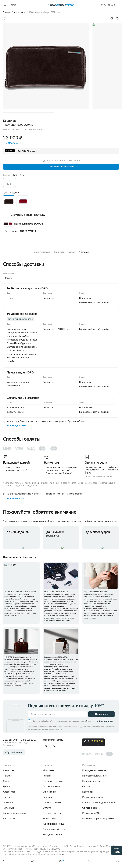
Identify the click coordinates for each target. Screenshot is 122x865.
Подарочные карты (93, 780)
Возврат (71, 251)
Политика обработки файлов (98, 818)
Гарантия (59, 251)
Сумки (6, 780)
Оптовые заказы (91, 807)
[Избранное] (90, 860)
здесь (64, 854)
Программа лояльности (95, 775)
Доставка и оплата (53, 780)
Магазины (48, 770)
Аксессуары (9, 791)
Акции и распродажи (14, 813)
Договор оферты (52, 813)
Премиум (8, 802)
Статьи (86, 786)
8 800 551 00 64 (10, 739)
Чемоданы (9, 770)
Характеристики (42, 251)
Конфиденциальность (94, 770)
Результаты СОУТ (92, 813)
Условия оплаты (16, 498)
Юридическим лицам (54, 823)
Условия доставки (16, 425)
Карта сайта (9, 818)
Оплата (47, 807)
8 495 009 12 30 (28, 739)
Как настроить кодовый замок (98, 802)
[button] (117, 860)
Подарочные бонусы (54, 829)
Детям (6, 786)
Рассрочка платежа (93, 797)
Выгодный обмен (52, 834)
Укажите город (9, 273)
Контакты (87, 791)
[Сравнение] (32, 860)
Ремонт (47, 775)
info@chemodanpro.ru (53, 739)
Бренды (7, 797)
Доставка (84, 251)
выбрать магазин (16, 411)
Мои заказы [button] (49, 818)
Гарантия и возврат (53, 786)
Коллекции (9, 807)
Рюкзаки (7, 775)
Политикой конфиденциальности (100, 721)
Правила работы (52, 802)
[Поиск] (4, 860)
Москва (12, 4)
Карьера (47, 797)
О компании (49, 791)
